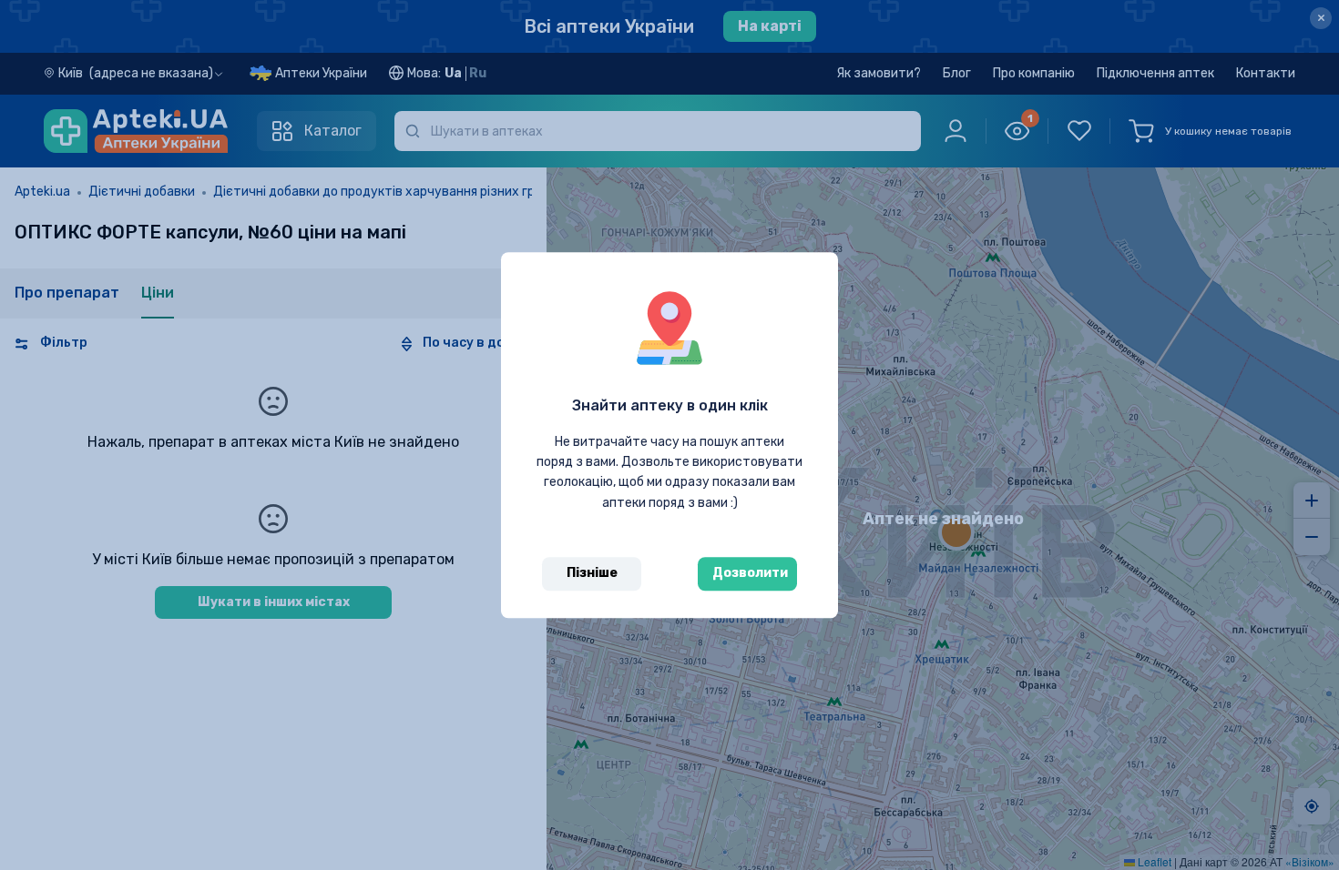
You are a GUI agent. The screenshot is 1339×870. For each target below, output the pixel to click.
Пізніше (592, 573)
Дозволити (750, 573)
